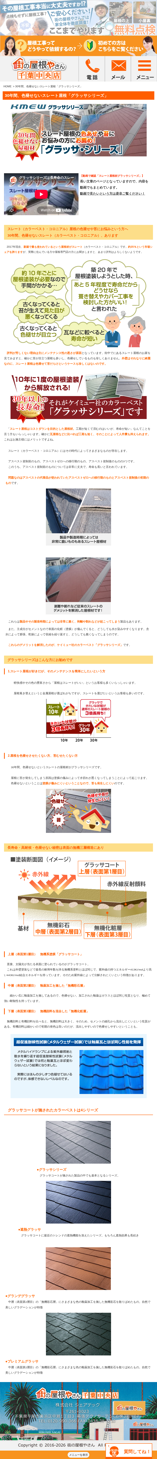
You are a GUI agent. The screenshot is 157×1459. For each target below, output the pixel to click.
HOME (7, 86)
